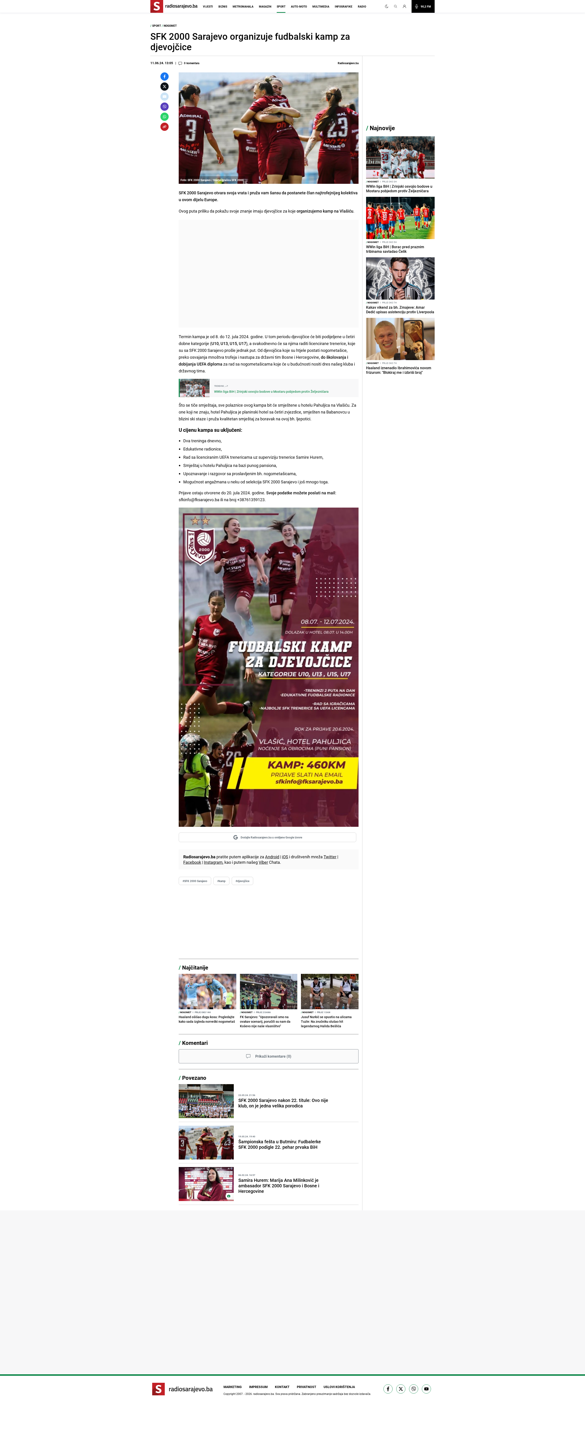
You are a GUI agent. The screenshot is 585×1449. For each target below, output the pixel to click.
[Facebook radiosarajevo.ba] (388, 1389)
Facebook (192, 862)
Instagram (213, 862)
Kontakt (282, 1387)
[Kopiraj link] (164, 127)
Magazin (265, 6)
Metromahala (243, 6)
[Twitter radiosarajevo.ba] (400, 1389)
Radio (362, 6)
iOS (285, 856)
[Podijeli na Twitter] (164, 86)
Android (272, 856)
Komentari (195, 1042)
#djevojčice (242, 881)
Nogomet (170, 25)
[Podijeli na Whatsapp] (164, 117)
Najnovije (382, 128)
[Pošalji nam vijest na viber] (413, 1389)
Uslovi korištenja (339, 1387)
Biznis (222, 6)
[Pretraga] (395, 6)
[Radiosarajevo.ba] (182, 1389)
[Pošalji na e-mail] (164, 96)
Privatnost (306, 1387)
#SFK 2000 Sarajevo (195, 881)
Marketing (232, 1387)
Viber (263, 862)
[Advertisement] (269, 274)
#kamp (221, 881)
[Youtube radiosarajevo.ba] (426, 1389)
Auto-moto (299, 6)
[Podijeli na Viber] (164, 107)
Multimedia (320, 6)
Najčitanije (195, 967)
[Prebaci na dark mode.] (386, 6)
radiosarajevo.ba (263, 1394)
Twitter (330, 856)
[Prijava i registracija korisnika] (406, 6)
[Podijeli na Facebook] (164, 76)
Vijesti (208, 6)
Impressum (258, 1387)
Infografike (343, 6)
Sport (281, 6)
